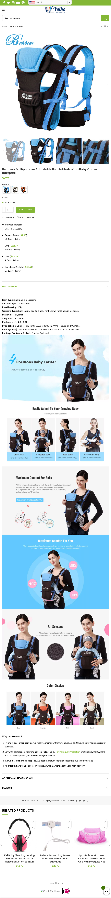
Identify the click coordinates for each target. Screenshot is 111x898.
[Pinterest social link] (23, 2)
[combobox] (31, 229)
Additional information (17, 778)
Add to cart (25, 210)
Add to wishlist (26, 217)
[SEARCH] (105, 18)
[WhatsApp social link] (87, 801)
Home (4, 26)
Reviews (7, 788)
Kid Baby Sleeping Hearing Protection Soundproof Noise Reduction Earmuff (19, 859)
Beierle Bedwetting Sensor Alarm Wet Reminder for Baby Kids (55, 859)
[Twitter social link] (8, 2)
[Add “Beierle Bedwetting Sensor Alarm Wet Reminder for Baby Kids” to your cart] (68, 826)
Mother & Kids (16, 26)
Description (9, 286)
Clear (6, 197)
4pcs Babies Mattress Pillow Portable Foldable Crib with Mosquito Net (91, 859)
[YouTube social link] (18, 2)
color (5, 184)
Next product (107, 26)
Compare (9, 217)
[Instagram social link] (13, 2)
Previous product (101, 26)
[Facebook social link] (4, 2)
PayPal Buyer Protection (68, 751)
